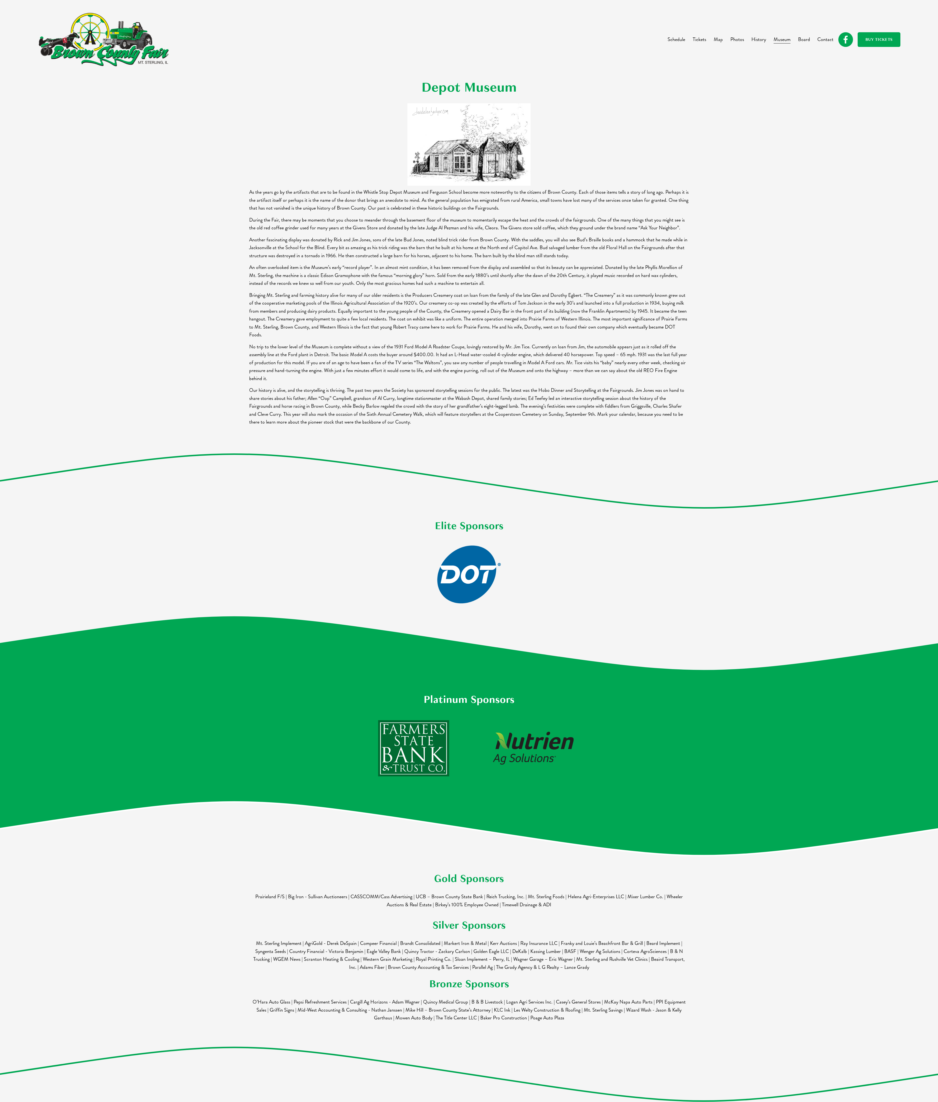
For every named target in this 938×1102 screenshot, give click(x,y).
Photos (737, 39)
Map (718, 39)
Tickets (699, 39)
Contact (825, 39)
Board (804, 39)
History (758, 39)
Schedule (676, 39)
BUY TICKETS (879, 39)
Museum (782, 39)
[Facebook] (845, 39)
